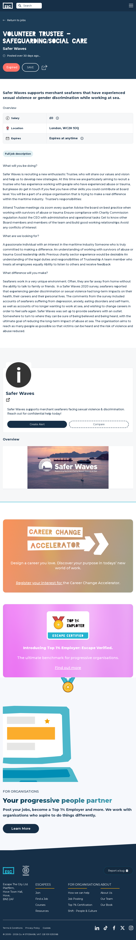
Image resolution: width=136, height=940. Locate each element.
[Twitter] (122, 928)
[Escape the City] (8, 6)
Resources (42, 911)
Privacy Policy (32, 928)
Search (27, 5)
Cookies (46, 928)
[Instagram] (131, 928)
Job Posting (75, 898)
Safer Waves (20, 393)
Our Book (106, 904)
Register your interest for (39, 583)
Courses (40, 904)
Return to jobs (16, 20)
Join (37, 892)
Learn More (20, 829)
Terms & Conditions (12, 928)
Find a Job (41, 898)
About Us (106, 892)
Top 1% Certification (80, 904)
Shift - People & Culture (82, 911)
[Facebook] (114, 928)
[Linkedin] (97, 928)
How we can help (78, 892)
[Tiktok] (105, 928)
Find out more (68, 668)
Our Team (107, 898)
